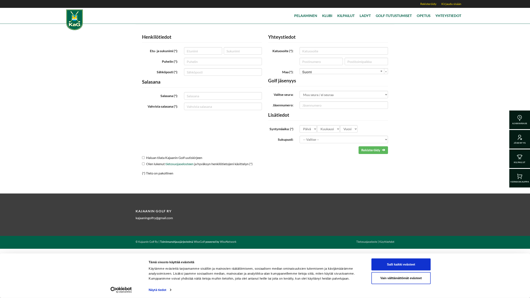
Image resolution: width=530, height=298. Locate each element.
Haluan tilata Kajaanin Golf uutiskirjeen (174, 158)
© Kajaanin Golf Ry (147, 241)
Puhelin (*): (170, 61)
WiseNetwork (228, 241)
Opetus (423, 15)
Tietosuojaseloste (366, 241)
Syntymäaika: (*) (281, 129)
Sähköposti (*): (167, 72)
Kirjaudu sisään (451, 4)
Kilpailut (346, 15)
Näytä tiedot (157, 290)
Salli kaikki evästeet (401, 264)
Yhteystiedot (448, 15)
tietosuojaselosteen (179, 164)
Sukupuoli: (285, 139)
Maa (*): (287, 72)
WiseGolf (199, 241)
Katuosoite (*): (282, 51)
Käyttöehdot (386, 241)
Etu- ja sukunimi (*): (164, 51)
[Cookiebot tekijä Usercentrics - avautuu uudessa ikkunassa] (121, 290)
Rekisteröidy (428, 4)
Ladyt (365, 15)
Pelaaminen (305, 15)
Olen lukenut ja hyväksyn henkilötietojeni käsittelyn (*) (199, 164)
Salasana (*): (169, 96)
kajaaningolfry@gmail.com (154, 218)
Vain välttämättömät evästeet (401, 278)
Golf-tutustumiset (394, 15)
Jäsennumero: (283, 105)
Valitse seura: (283, 94)
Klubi (327, 15)
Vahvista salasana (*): (163, 106)
